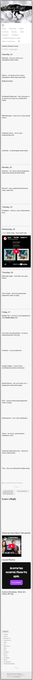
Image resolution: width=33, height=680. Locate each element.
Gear (5, 644)
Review (5, 654)
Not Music (15, 35)
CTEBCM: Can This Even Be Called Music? (16, 12)
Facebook (5, 32)
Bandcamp (12, 28)
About (22, 32)
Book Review (7, 638)
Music (5, 648)
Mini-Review (7, 646)
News (5, 650)
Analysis (6, 634)
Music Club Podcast (8, 41)
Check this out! (7, 640)
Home (4, 28)
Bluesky (14, 32)
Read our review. (7, 81)
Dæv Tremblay (13, 49)
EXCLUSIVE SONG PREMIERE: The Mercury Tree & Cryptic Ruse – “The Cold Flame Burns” (9, 492)
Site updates (7, 657)
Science (5, 656)
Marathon (5, 35)
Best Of (5, 636)
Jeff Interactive (17, 676)
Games (5, 642)
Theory (5, 659)
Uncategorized (7, 661)
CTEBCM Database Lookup (11, 38)
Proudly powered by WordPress (14, 674)
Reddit (21, 28)
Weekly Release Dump (9, 663)
